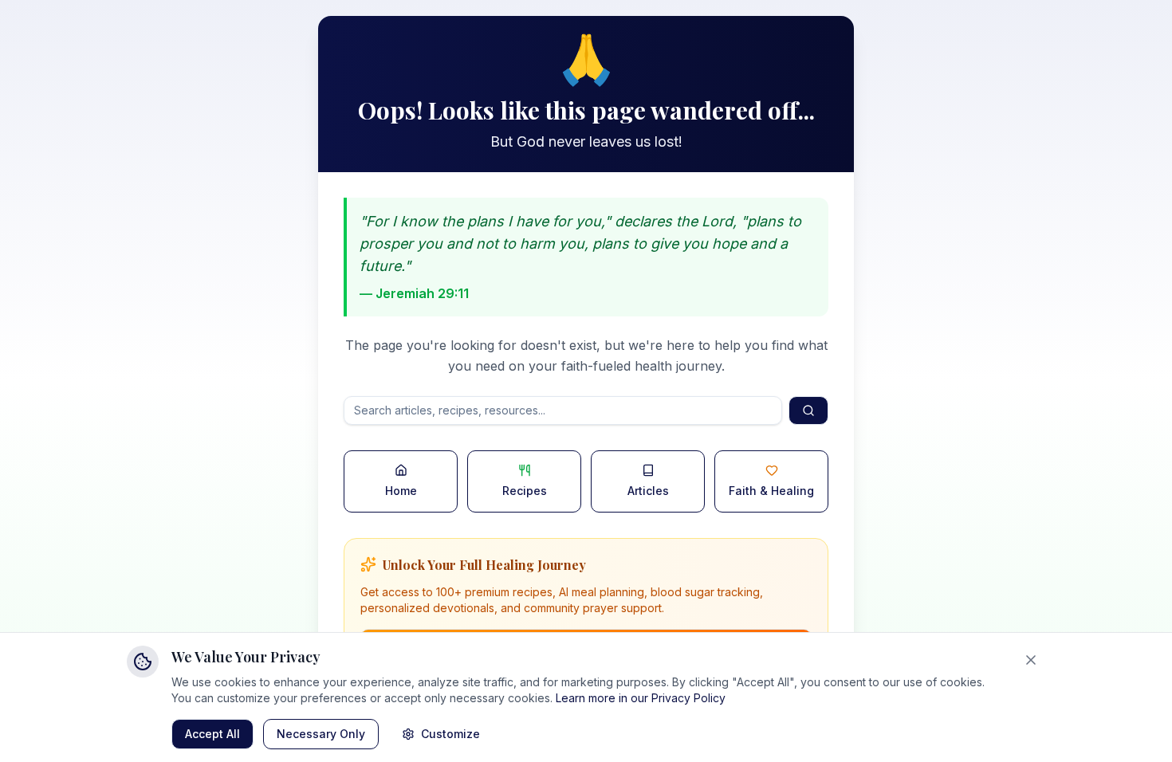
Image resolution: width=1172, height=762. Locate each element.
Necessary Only (321, 733)
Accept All (212, 733)
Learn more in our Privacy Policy (641, 698)
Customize (450, 733)
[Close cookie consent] (1031, 660)
